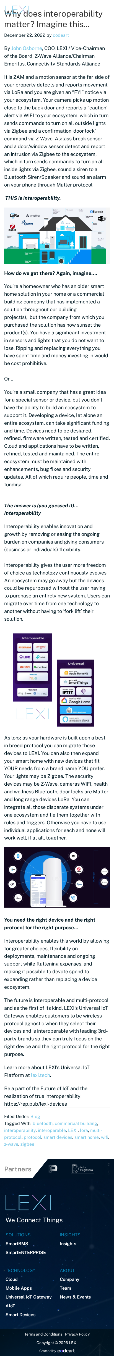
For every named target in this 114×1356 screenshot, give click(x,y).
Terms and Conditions (43, 1334)
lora (84, 1130)
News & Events (75, 1297)
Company (69, 1279)
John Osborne (26, 48)
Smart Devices (20, 1314)
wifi (104, 1137)
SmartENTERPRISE (26, 1252)
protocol (32, 1137)
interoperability (20, 1130)
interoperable (52, 1130)
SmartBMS (17, 1243)
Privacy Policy (77, 1334)
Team (65, 1288)
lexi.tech (40, 1075)
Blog (35, 1116)
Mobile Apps (19, 1288)
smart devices (57, 1137)
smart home (86, 1137)
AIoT (10, 1305)
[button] (68, 10)
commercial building (76, 1123)
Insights (68, 1243)
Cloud (12, 1279)
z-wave (11, 1144)
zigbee (27, 1144)
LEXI (73, 1130)
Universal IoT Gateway (29, 1297)
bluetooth (43, 1123)
